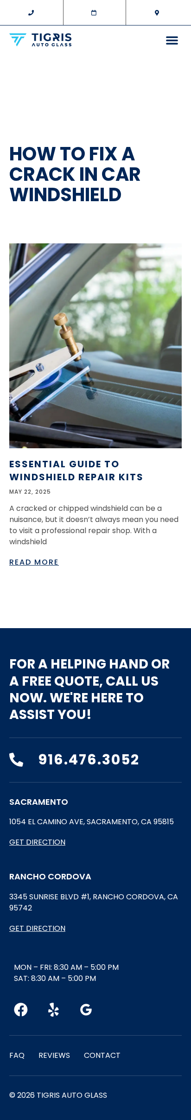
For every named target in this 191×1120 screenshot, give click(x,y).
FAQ (17, 1055)
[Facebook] (21, 1010)
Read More (34, 562)
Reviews (54, 1055)
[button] (172, 40)
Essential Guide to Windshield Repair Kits (76, 471)
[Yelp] (53, 1010)
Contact (102, 1055)
